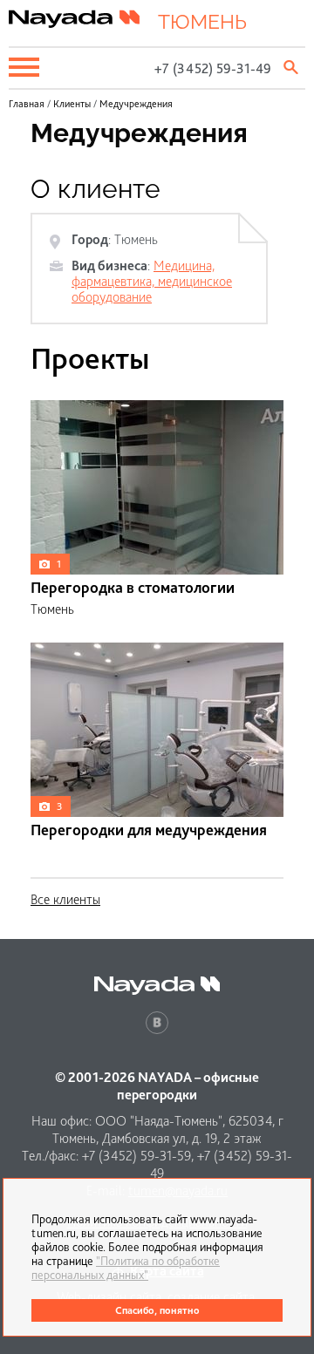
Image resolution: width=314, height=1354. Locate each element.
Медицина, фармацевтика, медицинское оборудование (152, 281)
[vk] (157, 1022)
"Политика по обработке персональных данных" (125, 1268)
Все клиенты (65, 899)
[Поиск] (292, 67)
